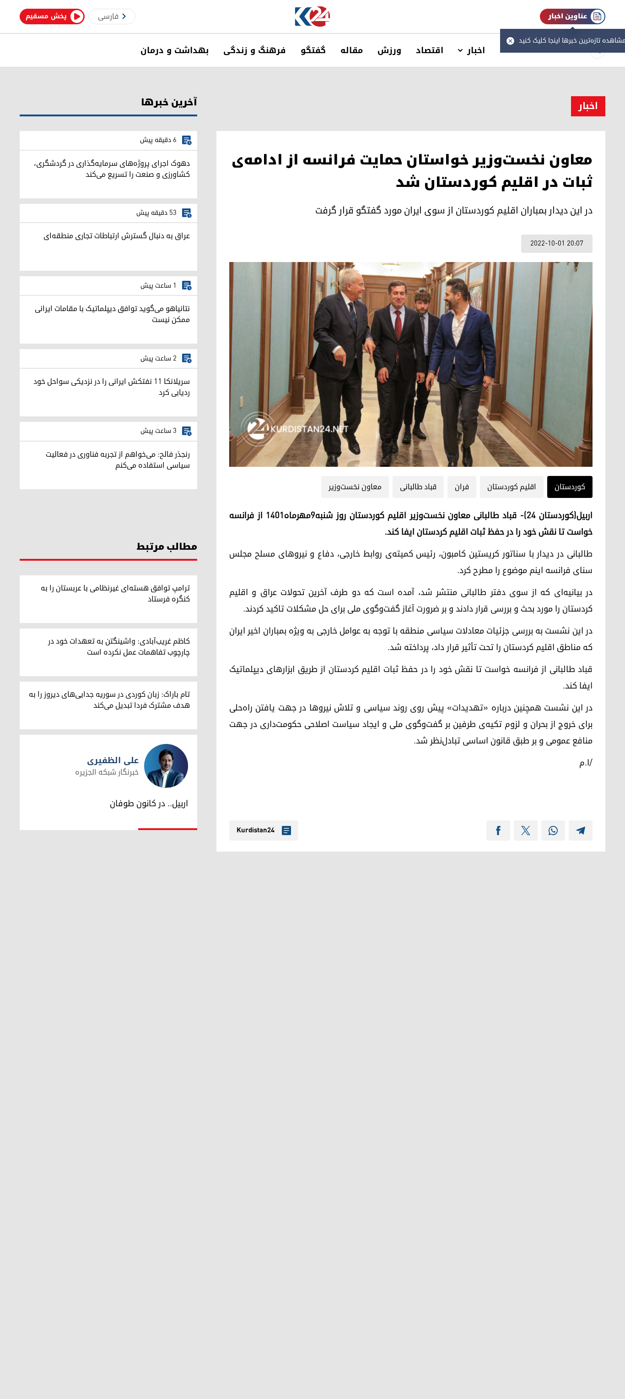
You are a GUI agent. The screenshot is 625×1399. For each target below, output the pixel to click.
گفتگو (313, 50)
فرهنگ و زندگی (254, 50)
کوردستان (570, 487)
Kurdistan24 (256, 830)
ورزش (389, 50)
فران (462, 487)
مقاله (351, 50)
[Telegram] (581, 830)
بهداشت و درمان (174, 50)
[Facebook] (498, 830)
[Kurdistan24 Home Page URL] (312, 16)
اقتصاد (429, 50)
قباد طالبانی (418, 487)
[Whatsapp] (553, 830)
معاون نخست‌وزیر (355, 487)
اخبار (476, 50)
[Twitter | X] (526, 830)
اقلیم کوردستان (511, 487)
